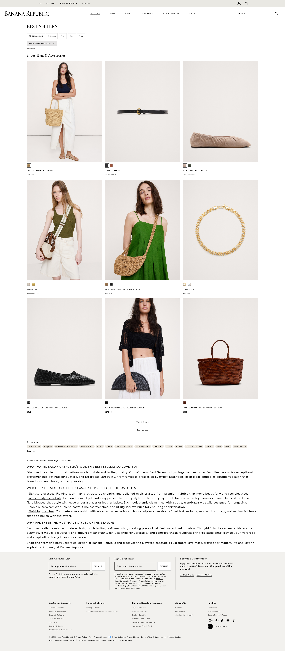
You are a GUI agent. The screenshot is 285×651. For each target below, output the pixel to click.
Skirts (169, 446)
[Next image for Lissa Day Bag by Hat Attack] (98, 111)
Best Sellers (41, 461)
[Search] (276, 13)
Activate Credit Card (141, 619)
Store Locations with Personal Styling (102, 611)
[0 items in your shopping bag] (246, 3)
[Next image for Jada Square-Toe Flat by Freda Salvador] (98, 348)
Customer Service (56, 608)
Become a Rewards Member (144, 622)
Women (30, 461)
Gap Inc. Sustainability (184, 615)
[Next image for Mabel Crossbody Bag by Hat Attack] (176, 230)
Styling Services (93, 608)
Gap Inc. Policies (125, 640)
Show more (32, 451)
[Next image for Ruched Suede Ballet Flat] (254, 111)
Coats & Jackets (194, 446)
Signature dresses (41, 493)
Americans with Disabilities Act (62, 640)
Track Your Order (56, 619)
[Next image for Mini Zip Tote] (98, 230)
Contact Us (212, 608)
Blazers (209, 446)
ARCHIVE (147, 14)
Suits (218, 446)
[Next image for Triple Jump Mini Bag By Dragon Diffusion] (254, 348)
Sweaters (158, 446)
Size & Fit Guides (56, 626)
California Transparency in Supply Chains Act (97, 640)
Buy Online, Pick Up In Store (60, 630)
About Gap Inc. (175, 637)
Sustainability (160, 637)
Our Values (180, 611)
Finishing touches (41, 511)
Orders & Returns (56, 615)
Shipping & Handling (57, 611)
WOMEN (95, 14)
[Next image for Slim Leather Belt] (176, 111)
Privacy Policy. (73, 577)
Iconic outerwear (40, 507)
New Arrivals (34, 446)
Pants (100, 446)
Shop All (48, 446)
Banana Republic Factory (218, 615)
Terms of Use (146, 637)
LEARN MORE (204, 574)
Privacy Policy (144, 581)
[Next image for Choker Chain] (254, 230)
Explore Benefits (139, 615)
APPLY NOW (187, 574)
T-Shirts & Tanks (124, 446)
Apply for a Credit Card (142, 626)
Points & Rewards (139, 611)
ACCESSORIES (171, 14)
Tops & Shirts (87, 446)
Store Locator (214, 611)
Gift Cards (53, 622)
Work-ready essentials (44, 498)
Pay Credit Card (138, 608)
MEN (112, 14)
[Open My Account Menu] (239, 3)
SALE (192, 14)
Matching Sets (143, 446)
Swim (227, 446)
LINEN (128, 14)
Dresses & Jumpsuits (66, 446)
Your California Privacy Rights (126, 637)
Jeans (109, 446)
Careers (178, 608)
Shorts (179, 446)
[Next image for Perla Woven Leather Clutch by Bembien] (176, 348)
